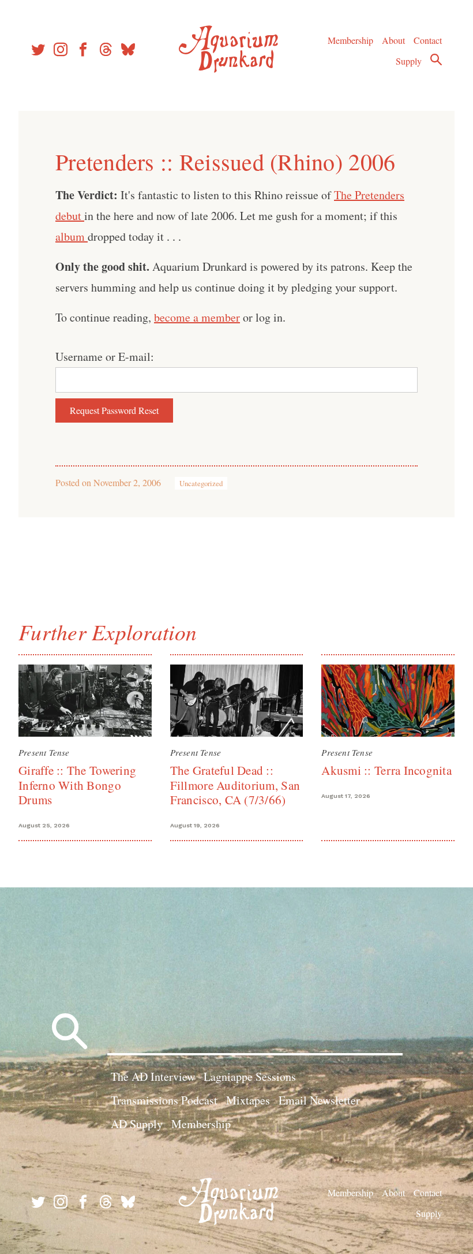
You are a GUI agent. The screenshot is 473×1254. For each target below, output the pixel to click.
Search (436, 59)
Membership (350, 40)
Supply (409, 61)
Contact (428, 40)
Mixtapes (248, 1100)
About (393, 40)
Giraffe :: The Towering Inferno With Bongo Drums (77, 785)
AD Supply (137, 1124)
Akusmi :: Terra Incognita (386, 770)
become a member (197, 317)
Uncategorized (201, 483)
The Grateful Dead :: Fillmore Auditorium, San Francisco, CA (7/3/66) (235, 785)
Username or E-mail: (104, 356)
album (71, 236)
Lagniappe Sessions (250, 1076)
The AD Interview (153, 1076)
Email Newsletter (319, 1100)
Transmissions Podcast (164, 1100)
